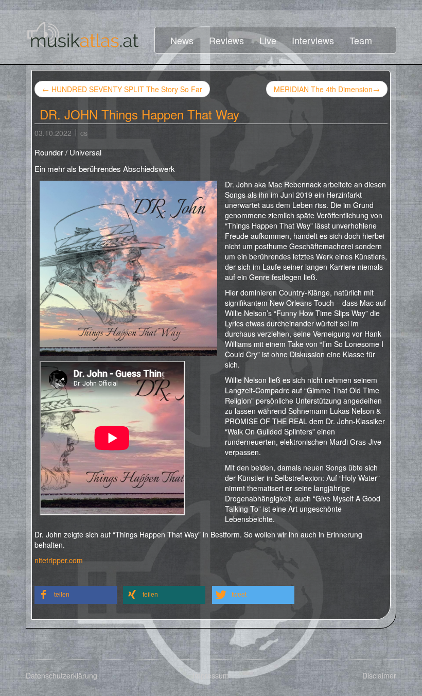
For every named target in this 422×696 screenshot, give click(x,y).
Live (267, 40)
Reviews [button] (226, 40)
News (182, 40)
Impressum (210, 675)
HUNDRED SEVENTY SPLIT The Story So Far (122, 89)
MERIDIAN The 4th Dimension (327, 89)
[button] (75, 595)
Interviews (313, 40)
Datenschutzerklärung (61, 675)
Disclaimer (379, 675)
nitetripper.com (58, 560)
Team (360, 40)
